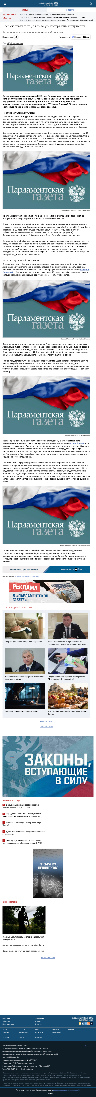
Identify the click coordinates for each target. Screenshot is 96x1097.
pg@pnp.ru (29, 1069)
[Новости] (76, 37)
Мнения (71, 1029)
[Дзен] (86, 37)
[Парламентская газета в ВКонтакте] (83, 1023)
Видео (5, 1029)
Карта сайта (89, 1046)
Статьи (25, 9)
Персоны (55, 1029)
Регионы (6, 1032)
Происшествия (8, 1024)
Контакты (6, 1038)
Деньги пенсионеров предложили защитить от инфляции (46, 14)
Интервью (39, 1032)
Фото (37, 1029)
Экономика (39, 1018)
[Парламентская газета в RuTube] (91, 1023)
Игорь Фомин (34, 576)
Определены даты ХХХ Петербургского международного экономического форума (21, 815)
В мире (38, 1021)
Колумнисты (56, 1032)
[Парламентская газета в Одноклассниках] (88, 1023)
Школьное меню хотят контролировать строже (23, 951)
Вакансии (38, 1038)
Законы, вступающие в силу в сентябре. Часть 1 (23, 945)
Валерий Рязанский (22, 576)
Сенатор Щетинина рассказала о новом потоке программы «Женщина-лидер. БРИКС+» (23, 841)
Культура (38, 1024)
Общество (6, 1021)
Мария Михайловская (15, 44)
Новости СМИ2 (46, 722)
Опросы (22, 1029)
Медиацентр (23, 1032)
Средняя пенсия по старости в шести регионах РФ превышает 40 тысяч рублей (56, 20)
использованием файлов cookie (66, 1090)
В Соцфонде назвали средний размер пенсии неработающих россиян (52, 17)
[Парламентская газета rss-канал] (80, 1023)
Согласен (48, 1094)
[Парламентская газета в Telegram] (85, 1023)
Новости (70, 9)
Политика (6, 1018)
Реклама (22, 1038)
